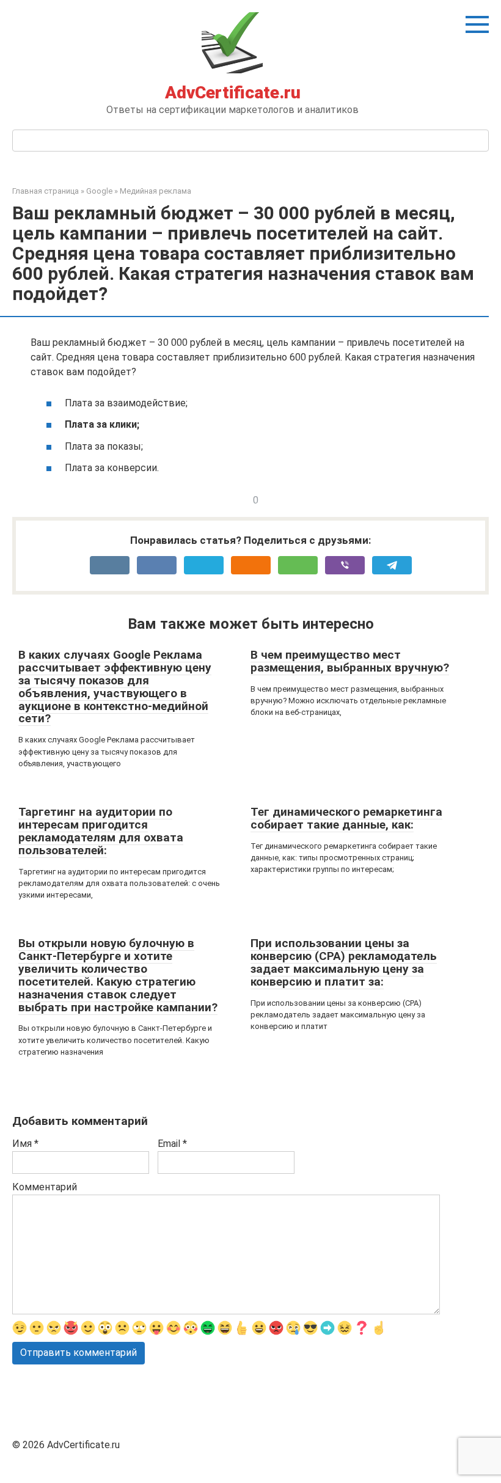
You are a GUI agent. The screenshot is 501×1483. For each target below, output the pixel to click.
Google (99, 191)
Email (172, 1143)
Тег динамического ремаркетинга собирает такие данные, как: (346, 818)
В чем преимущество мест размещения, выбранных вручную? (349, 661)
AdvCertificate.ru (233, 92)
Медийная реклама (155, 191)
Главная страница (45, 191)
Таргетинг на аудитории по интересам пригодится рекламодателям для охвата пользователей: (100, 831)
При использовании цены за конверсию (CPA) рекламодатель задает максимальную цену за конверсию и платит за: (343, 962)
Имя (25, 1143)
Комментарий (44, 1187)
